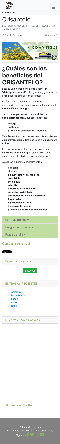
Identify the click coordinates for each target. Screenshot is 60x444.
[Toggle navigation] (54, 7)
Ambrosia (16, 291)
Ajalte (14, 302)
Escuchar (30, 270)
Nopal (14, 305)
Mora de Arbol (19, 295)
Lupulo (14, 298)
